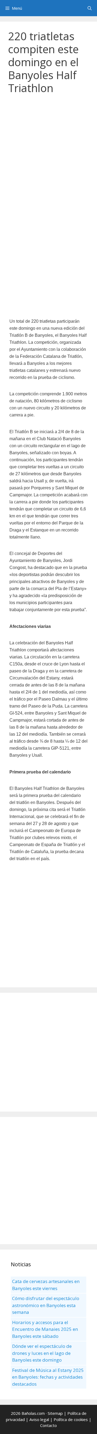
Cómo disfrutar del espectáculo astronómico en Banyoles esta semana (45, 1305)
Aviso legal (39, 1419)
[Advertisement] (48, 152)
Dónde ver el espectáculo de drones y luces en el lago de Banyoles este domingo (42, 1353)
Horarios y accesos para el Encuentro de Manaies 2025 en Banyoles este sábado (45, 1329)
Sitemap (55, 1413)
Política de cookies (71, 1419)
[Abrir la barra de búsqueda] (89, 8)
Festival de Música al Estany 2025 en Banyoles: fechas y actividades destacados (48, 1377)
